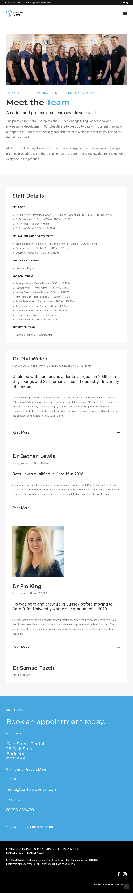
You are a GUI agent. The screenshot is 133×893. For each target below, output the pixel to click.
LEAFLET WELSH (35, 853)
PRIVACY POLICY (71, 849)
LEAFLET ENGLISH (15, 853)
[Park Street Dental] (14, 13)
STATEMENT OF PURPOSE (19, 849)
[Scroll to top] (126, 886)
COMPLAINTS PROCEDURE (47, 849)
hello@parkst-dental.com (39, 3)
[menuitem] (14, 2)
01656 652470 (14, 3)
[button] (124, 2)
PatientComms (119, 884)
